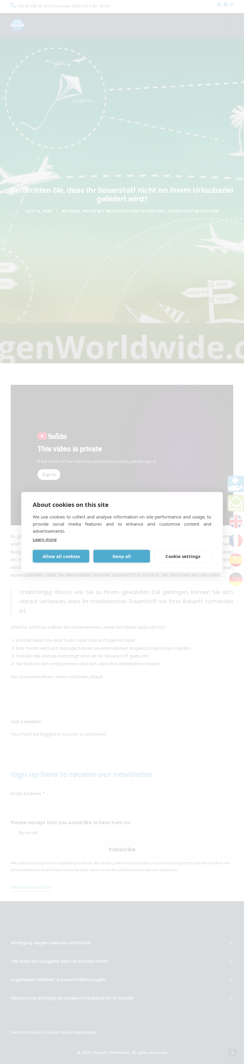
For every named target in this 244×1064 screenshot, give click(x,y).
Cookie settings (182, 556)
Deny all (121, 556)
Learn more (45, 539)
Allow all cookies (61, 556)
